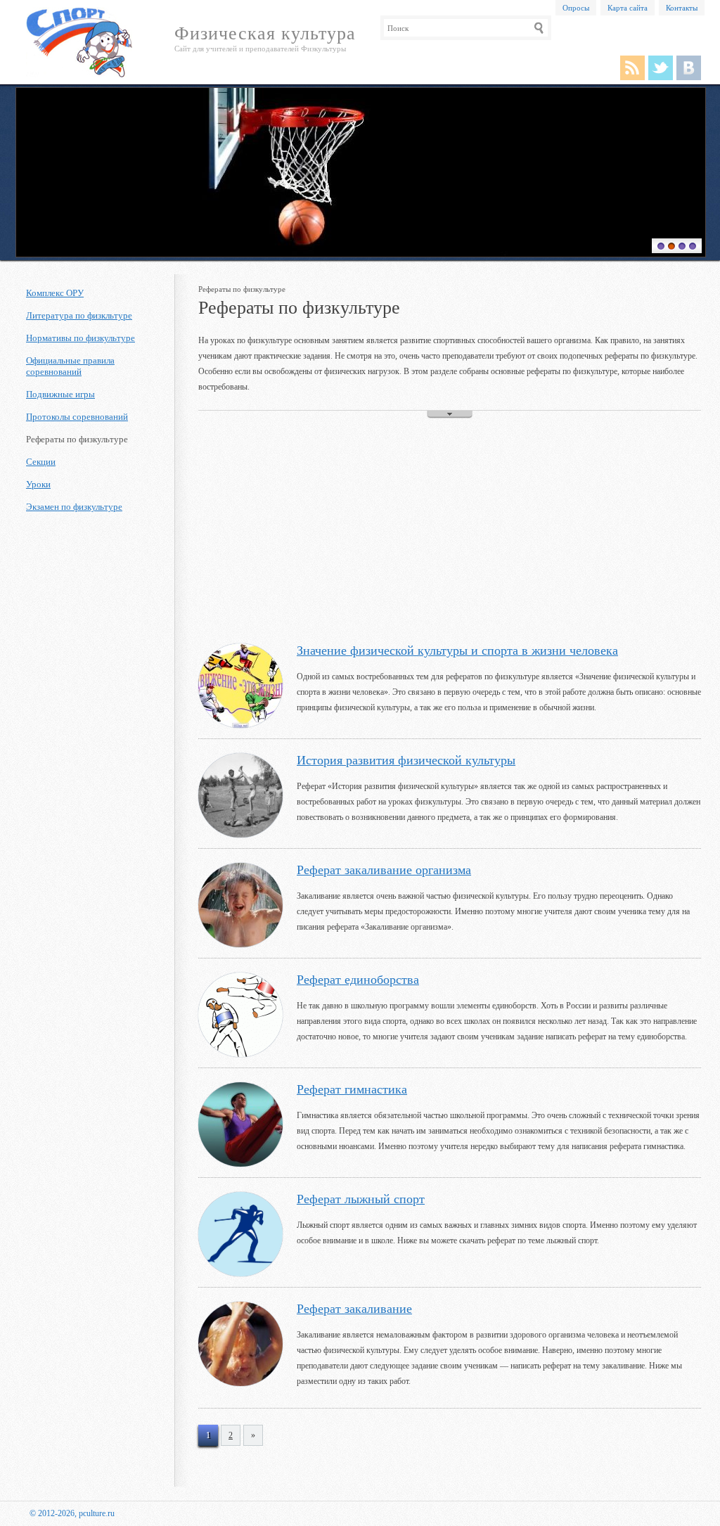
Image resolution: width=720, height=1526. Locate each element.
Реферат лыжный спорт (361, 1199)
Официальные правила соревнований (70, 366)
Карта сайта (628, 8)
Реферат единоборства (358, 980)
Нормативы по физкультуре (80, 338)
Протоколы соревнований (77, 416)
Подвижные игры (60, 394)
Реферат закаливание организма (384, 870)
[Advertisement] (449, 530)
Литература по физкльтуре (79, 315)
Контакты (682, 8)
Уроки (38, 484)
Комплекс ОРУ (55, 293)
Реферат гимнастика (352, 1089)
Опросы (575, 8)
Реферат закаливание (354, 1309)
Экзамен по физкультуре (74, 506)
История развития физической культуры (406, 760)
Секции (41, 461)
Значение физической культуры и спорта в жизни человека (457, 650)
